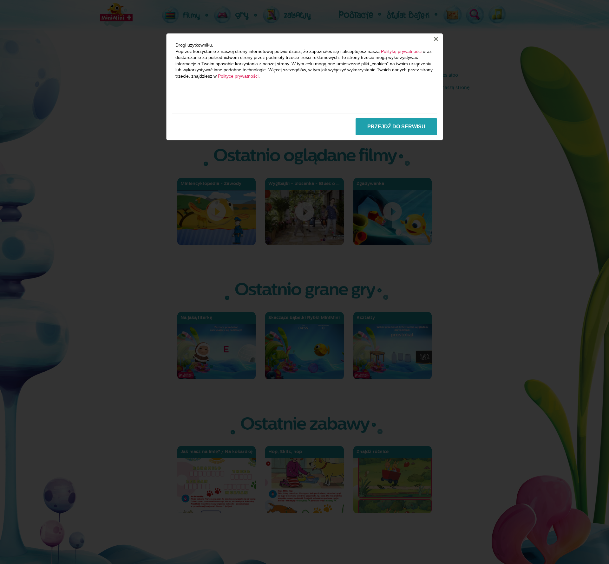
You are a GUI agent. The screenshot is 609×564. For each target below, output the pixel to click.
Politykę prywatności (401, 51)
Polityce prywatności (238, 76)
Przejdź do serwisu (396, 126)
